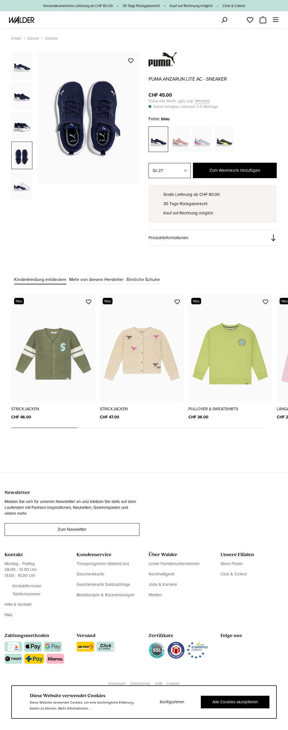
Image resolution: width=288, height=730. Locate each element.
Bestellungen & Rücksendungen (105, 595)
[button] (212, 238)
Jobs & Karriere (162, 584)
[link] (162, 63)
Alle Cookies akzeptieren (235, 702)
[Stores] (211, 20)
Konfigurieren (172, 702)
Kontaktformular (26, 586)
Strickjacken (25, 409)
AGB (158, 683)
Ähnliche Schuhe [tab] (143, 279)
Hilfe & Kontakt (18, 604)
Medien (155, 595)
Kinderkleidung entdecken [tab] (40, 279)
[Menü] (275, 19)
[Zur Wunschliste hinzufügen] (130, 60)
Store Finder (231, 564)
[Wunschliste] (250, 18)
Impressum (117, 683)
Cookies (172, 683)
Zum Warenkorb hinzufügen (235, 170)
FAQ (8, 615)
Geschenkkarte (90, 574)
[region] (75, 125)
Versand (202, 101)
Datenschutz (140, 683)
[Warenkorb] (262, 18)
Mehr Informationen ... (74, 708)
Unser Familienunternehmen (173, 564)
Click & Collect (233, 574)
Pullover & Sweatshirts (213, 409)
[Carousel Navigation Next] (270, 428)
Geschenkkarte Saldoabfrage (103, 584)
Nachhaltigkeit (161, 574)
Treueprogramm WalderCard (102, 564)
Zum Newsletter (72, 529)
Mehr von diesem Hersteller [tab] (96, 279)
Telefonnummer (26, 594)
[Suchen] (224, 20)
